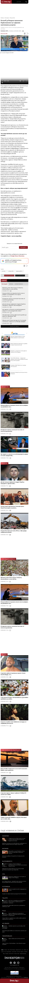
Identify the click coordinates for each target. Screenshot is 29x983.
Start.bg (6, 953)
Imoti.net (18, 951)
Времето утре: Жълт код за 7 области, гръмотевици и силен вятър (12, 288)
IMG (2, 949)
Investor (5, 836)
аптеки (4, 271)
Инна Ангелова (4, 33)
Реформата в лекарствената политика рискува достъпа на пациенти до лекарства (13, 869)
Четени (11, 284)
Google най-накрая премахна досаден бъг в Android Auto (14, 893)
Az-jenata (5, 923)
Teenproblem (7, 936)
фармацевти (19, 271)
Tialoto (5, 898)
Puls (4, 910)
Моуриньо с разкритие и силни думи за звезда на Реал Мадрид (19, 351)
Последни (4, 284)
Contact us (26, 977)
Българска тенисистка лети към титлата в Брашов (19, 373)
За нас (6, 967)
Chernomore (11, 953)
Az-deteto (25, 951)
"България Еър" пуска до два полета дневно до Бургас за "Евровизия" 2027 (14, 315)
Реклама (21, 967)
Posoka (15, 953)
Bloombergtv (7, 861)
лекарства (10, 271)
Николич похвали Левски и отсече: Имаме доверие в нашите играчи (18, 337)
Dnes (9, 949)
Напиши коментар (9, 275)
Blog (4, 953)
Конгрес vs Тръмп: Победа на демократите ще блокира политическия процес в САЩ (17, 865)
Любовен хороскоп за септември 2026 (16, 925)
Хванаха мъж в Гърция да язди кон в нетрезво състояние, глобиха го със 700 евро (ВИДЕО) (14, 321)
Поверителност (8, 969)
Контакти (15, 967)
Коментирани (19, 284)
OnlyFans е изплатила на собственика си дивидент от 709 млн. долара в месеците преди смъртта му (14, 844)
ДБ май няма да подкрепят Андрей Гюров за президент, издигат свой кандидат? (13, 304)
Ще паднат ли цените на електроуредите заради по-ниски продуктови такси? (13, 310)
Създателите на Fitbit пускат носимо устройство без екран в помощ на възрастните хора (16, 839)
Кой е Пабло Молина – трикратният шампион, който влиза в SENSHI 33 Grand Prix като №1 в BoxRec (19, 359)
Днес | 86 (19, 1)
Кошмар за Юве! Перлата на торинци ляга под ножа (18, 366)
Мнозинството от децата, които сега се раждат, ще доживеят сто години (13, 294)
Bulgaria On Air (18, 949)
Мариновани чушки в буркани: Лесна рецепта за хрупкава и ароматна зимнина (16, 852)
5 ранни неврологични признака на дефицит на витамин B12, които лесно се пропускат (17, 914)
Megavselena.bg (23, 953)
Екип (10, 967)
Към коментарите (20, 275)
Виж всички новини (14, 326)
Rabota (22, 951)
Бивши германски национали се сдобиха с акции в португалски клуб (19, 344)
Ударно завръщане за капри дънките (16, 938)
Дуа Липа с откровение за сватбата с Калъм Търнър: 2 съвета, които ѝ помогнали (16, 901)
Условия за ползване (19, 969)
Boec (18, 953)
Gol (3, 874)
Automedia (6, 886)
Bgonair (5, 848)
